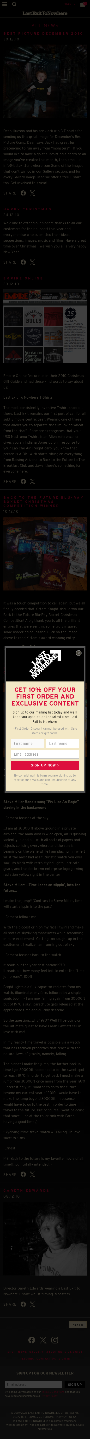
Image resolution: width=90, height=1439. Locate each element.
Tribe (31, 1424)
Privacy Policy (49, 1395)
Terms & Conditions (53, 1391)
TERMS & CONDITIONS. (41, 1416)
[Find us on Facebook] (31, 1340)
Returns (27, 1358)
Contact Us (46, 1358)
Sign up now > (45, 765)
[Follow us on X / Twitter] (43, 1340)
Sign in (70, 4)
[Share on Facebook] (23, 193)
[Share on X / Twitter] (32, 193)
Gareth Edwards (26, 1191)
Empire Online (23, 278)
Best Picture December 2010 (43, 33)
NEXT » (77, 1325)
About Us (54, 1351)
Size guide (74, 1351)
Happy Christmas (27, 209)
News (22, 1351)
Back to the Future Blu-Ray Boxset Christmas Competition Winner (43, 502)
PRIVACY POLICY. (66, 1416)
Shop (11, 1351)
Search (14, 4)
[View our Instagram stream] (54, 1340)
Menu (4, 4)
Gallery (36, 1351)
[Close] (79, 653)
